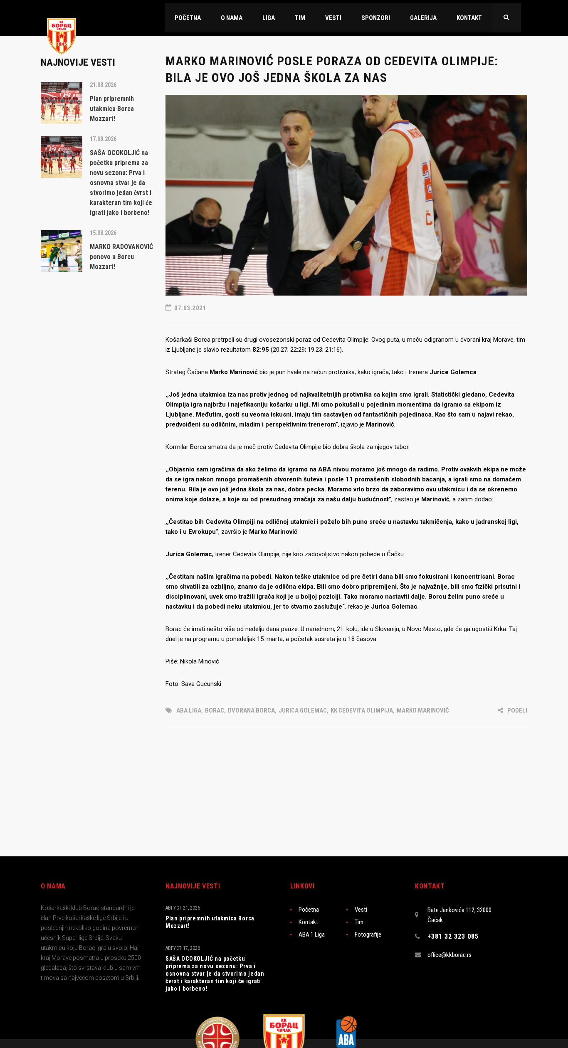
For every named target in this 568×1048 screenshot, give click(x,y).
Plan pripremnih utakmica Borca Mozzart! (209, 922)
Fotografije (368, 934)
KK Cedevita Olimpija (362, 710)
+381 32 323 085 (453, 936)
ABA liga (188, 710)
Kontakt (308, 922)
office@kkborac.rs (449, 955)
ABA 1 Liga (312, 934)
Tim (359, 922)
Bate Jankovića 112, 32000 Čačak (459, 915)
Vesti (361, 909)
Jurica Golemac (303, 710)
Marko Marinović (423, 710)
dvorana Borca (251, 710)
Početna (309, 909)
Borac (214, 710)
